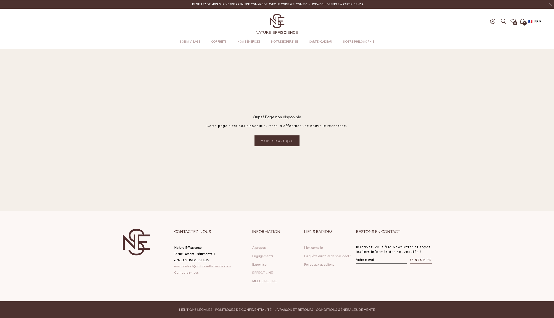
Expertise (259, 264)
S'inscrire (421, 260)
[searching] (504, 21)
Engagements (262, 256)
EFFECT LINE (262, 272)
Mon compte (313, 247)
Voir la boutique (277, 141)
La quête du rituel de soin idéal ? (327, 256)
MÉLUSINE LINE (264, 281)
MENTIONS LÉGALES (195, 309)
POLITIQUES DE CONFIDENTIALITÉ (243, 309)
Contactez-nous (186, 272)
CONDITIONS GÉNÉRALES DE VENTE (345, 309)
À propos (259, 247)
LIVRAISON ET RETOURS (293, 309)
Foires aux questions (319, 264)
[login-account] (493, 21)
